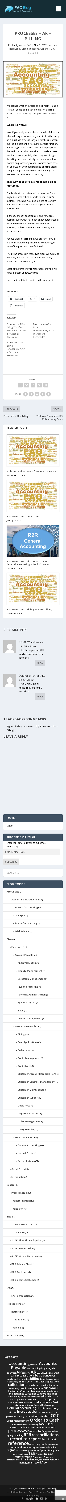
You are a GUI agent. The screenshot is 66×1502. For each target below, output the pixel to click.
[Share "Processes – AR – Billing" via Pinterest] (39, 385)
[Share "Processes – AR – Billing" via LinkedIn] (46, 385)
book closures (46, 1379)
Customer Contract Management (36, 1081)
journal (49, 1412)
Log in (10, 825)
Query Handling (26, 1129)
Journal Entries (26, 1153)
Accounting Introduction (25, 899)
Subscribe (11, 861)
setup (48, 1447)
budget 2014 (25, 1381)
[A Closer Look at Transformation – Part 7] (33, 451)
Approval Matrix (27, 962)
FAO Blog (52, 1488)
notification (42, 1416)
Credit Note (24, 1065)
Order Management (29, 1121)
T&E (31, 1453)
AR (33, 1372)
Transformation (20, 1200)
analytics (11, 1372)
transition (39, 1457)
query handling (15, 1435)
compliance (33, 1385)
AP (19, 1372)
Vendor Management (30, 1018)
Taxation (40, 1454)
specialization (33, 1450)
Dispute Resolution (28, 1113)
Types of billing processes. (20, 726)
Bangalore (20, 1319)
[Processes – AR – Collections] (33, 496)
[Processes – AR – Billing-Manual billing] (33, 589)
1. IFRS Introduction (22, 1224)
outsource (21, 1425)
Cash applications (49, 1381)
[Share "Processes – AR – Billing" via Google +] (33, 385)
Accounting (13, 891)
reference (18, 1443)
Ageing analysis (46, 1368)
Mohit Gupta (27, 1488)
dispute (46, 1396)
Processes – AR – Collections (23, 516)
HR (38, 1408)
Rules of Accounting (26, 923)
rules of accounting (24, 1447)
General (44, 48)
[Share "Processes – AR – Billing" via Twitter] (26, 385)
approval (26, 1373)
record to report (25, 1438)
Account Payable (24, 954)
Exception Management (31, 978)
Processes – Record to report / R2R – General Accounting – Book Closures (28, 563)
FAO (9, 939)
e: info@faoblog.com (17, 1492)
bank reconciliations (23, 1375)
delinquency (36, 1396)
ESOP (39, 1399)
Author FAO (25, 45)
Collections (24, 1050)
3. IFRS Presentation (22, 1248)
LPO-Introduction (21, 1295)
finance (30, 1405)
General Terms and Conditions (43, 1492)
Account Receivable (25, 1026)
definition (26, 1396)
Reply (40, 662)
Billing (25, 48)
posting (42, 1427)
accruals (31, 1368)
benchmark (12, 1379)
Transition (17, 1208)
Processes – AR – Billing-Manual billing (29, 609)
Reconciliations (26, 1161)
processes (17, 1430)
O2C (55, 1415)
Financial (38, 1405)
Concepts (20, 915)
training (48, 1453)
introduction (27, 1411)
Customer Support (28, 1097)
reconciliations (45, 1434)
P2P (51, 1423)
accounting (19, 1363)
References (13, 1335)
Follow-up (48, 1405)
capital (35, 1382)
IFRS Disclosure (19, 1272)
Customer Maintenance (31, 1089)
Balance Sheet (52, 1373)
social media (21, 1450)
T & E (21, 1010)
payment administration (24, 1427)
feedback (28, 1402)
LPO (9, 1287)
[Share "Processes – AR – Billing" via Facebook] (20, 385)
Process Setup (19, 1192)
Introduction (18, 1176)
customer (51, 1388)
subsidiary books (20, 1454)
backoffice (41, 1373)
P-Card (42, 1424)
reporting (34, 1444)
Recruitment (18, 1311)
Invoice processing (28, 986)
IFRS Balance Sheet (21, 1264)
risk (11, 1447)
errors (21, 1399)
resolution (46, 1444)
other (14, 1424)
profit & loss (52, 1431)
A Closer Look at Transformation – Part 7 (31, 471)
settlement (40, 1447)
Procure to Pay (36, 1431)
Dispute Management (30, 970)
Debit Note (24, 1105)
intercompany (50, 1408)
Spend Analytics (27, 1002)
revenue (54, 1444)
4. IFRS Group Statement (25, 1256)
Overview (20, 1232)
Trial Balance (22, 931)
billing (35, 1378)
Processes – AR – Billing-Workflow (16, 326)
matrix (32, 1416)
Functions (34, 48)
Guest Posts (18, 1169)
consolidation (46, 1385)
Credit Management (29, 1058)
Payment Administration (32, 994)
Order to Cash (44, 1420)
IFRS (9, 1216)
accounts (34, 1364)
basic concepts (45, 1375)
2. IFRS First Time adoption (26, 1240)
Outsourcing (32, 1424)
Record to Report (24, 1137)
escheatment (30, 1399)
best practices (23, 1379)
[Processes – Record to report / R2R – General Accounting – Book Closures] (33, 541)
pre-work (51, 1427)
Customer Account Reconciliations (37, 1073)
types (39, 1459)
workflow (41, 1462)
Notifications (14, 1303)
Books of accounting (26, 907)
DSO (54, 1396)
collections (17, 1384)
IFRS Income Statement (24, 1279)
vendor (46, 1459)
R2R (27, 1434)
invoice (42, 1412)
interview (12, 1412)
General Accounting (29, 1145)
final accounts (42, 1402)
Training (16, 1327)
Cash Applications (28, 1042)
